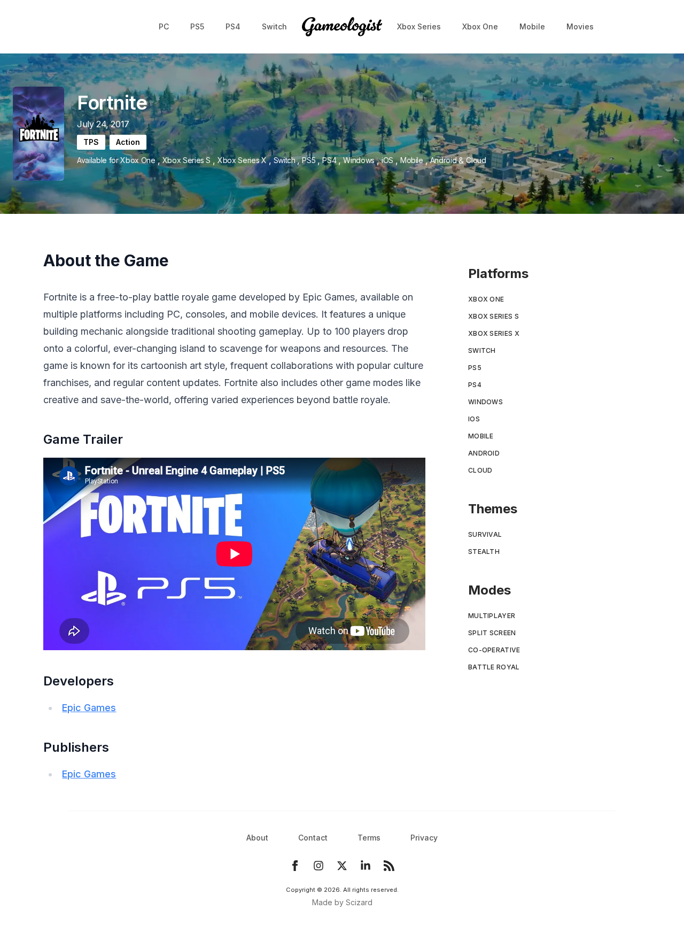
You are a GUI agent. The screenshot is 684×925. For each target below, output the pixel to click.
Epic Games (89, 707)
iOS (387, 160)
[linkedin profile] (365, 865)
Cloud (476, 160)
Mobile (532, 26)
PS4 (233, 26)
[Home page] (342, 26)
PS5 (197, 26)
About (257, 837)
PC (164, 26)
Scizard (359, 902)
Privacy (424, 837)
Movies (580, 26)
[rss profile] (389, 865)
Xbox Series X (241, 160)
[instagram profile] (318, 865)
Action (128, 142)
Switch (274, 26)
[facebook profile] (295, 865)
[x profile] (342, 865)
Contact (313, 837)
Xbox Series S (186, 160)
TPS (91, 142)
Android (443, 160)
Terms (368, 837)
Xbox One (480, 26)
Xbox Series (419, 26)
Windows (359, 160)
